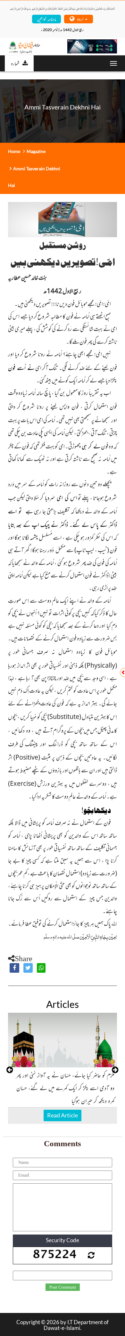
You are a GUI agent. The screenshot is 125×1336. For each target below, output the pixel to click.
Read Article (62, 1115)
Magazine (36, 151)
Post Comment (62, 1287)
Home (14, 151)
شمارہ (15, 63)
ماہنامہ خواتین (46, 19)
